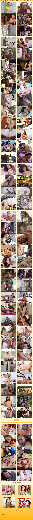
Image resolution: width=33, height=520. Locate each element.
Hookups (24, 0)
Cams (21, 0)
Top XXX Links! (16, 510)
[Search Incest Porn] (29, 0)
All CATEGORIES (16, 482)
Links (28, 0)
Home (8, 0)
